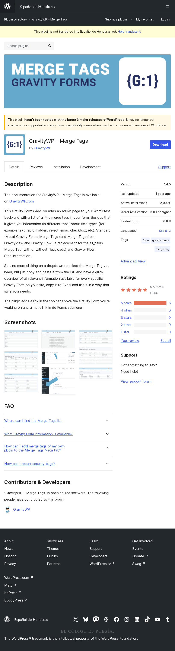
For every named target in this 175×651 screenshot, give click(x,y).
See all (165, 340)
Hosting (10, 556)
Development (90, 167)
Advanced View (133, 261)
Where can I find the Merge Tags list (33, 421)
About (9, 541)
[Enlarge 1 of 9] (32, 336)
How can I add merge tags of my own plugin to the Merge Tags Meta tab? (34, 448)
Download (160, 144)
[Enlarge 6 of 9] (69, 373)
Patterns (53, 564)
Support (164, 167)
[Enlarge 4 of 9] (69, 336)
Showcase (55, 541)
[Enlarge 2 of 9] (32, 357)
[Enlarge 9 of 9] (107, 373)
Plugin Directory (15, 19)
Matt (10, 585)
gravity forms (160, 240)
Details (14, 167)
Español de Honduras (31, 620)
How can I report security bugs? (29, 464)
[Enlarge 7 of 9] (107, 336)
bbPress (13, 593)
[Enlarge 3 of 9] (32, 379)
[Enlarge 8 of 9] (107, 353)
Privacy (10, 564)
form (146, 240)
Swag (138, 564)
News (8, 548)
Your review (130, 340)
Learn (94, 541)
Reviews (36, 167)
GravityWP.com (21, 201)
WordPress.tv (102, 564)
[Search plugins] (49, 46)
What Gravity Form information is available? (38, 434)
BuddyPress (16, 600)
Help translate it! (129, 31)
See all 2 (165, 230)
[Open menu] (168, 6)
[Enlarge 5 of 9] (69, 357)
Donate (140, 556)
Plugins (52, 556)
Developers (98, 556)
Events (137, 548)
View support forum (136, 381)
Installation (61, 167)
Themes (53, 548)
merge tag (162, 249)
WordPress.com (18, 577)
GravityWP (42, 148)
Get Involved (142, 541)
